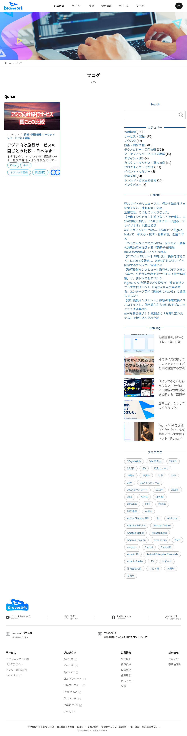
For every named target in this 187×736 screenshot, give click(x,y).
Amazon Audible (162, 525)
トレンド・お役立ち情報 (140, 180)
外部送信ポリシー (151, 727)
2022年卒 (132, 504)
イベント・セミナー (137, 171)
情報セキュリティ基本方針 (114, 727)
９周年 (130, 575)
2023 (147, 504)
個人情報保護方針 (65, 727)
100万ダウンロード (137, 489)
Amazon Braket (135, 532)
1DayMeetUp (134, 461)
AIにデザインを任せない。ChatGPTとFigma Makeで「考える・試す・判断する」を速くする (154, 234)
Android (149, 547)
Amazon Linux (159, 532)
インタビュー (133, 184)
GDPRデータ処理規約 (87, 727)
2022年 (159, 497)
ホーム (7, 63)
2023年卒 (132, 511)
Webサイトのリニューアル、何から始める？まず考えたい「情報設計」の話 (155, 205)
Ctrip (13, 165)
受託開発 (40, 172)
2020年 (175, 489)
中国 (25, 165)
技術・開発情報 (33, 134)
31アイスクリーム (149, 482)
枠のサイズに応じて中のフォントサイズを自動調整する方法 (172, 363)
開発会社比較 (134, 568)
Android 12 (132, 554)
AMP (177, 540)
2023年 (162, 504)
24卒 (129, 482)
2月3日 (130, 468)
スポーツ (166, 561)
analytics (132, 547)
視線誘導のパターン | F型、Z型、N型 (172, 339)
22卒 (160, 475)
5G (144, 468)
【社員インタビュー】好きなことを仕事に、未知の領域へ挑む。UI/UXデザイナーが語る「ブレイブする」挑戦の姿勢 (155, 221)
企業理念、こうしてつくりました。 (147, 212)
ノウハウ (130, 140)
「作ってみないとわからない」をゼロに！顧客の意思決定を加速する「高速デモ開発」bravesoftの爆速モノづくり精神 (154, 247)
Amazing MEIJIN (136, 525)
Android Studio (135, 561)
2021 (129, 497)
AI (158, 518)
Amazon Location (136, 540)
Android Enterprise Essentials (162, 554)
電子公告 (134, 727)
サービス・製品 (134, 136)
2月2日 (173, 461)
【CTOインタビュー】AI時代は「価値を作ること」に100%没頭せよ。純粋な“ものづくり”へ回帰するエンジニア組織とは (154, 260)
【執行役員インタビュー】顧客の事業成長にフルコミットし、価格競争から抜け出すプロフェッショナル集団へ (155, 304)
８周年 (170, 568)
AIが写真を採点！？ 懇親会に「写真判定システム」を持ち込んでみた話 (153, 315)
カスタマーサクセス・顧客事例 (144, 162)
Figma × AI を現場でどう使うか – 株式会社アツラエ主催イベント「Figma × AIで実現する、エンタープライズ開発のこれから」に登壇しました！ (154, 289)
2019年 (159, 489)
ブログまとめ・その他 (138, 167)
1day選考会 (155, 461)
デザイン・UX (133, 158)
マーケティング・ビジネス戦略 (144, 154)
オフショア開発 (19, 172)
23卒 (173, 475)
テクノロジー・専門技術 (140, 149)
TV (152, 561)
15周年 (130, 475)
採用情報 (130, 132)
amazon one (160, 540)
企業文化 (130, 176)
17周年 (146, 475)
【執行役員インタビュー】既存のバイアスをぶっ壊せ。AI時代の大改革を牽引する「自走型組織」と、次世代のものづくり (155, 273)
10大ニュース (161, 468)
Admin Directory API (138, 518)
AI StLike (172, 518)
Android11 (166, 547)
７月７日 (154, 568)
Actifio (148, 511)
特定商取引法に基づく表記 (40, 727)
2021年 (144, 497)
